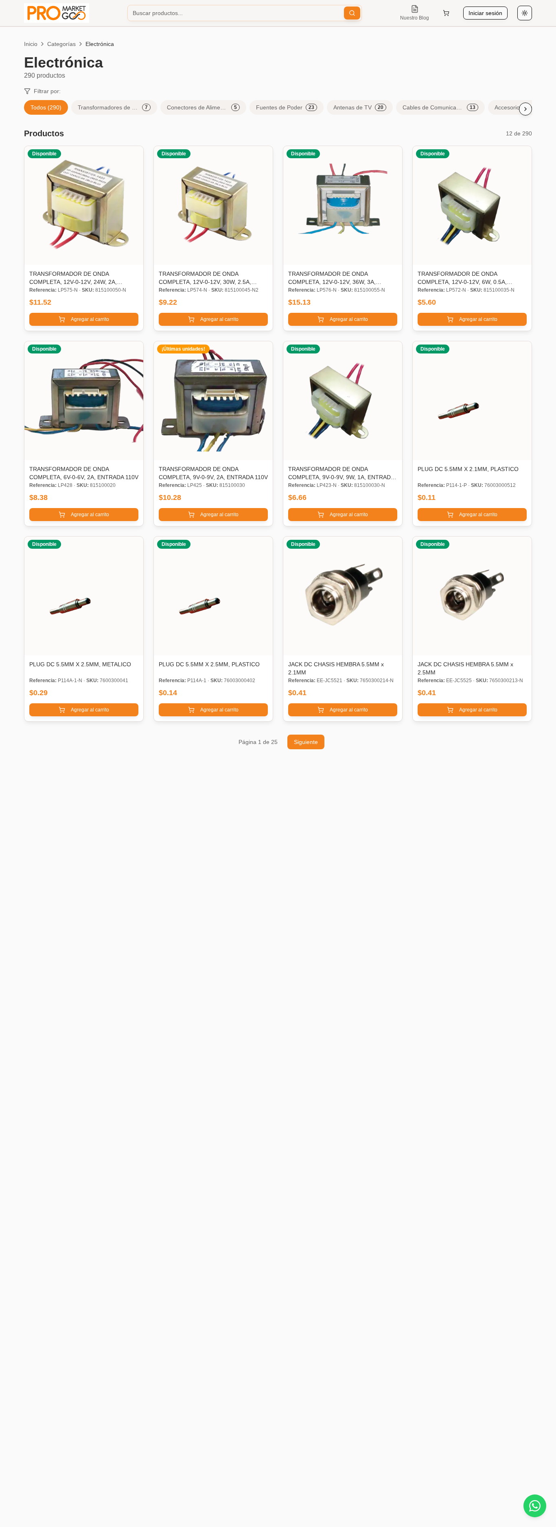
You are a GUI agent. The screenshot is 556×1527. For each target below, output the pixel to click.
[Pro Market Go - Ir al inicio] (56, 13)
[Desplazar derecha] (525, 109)
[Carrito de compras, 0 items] (446, 13)
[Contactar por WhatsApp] (534, 1505)
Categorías (61, 44)
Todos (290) (46, 107)
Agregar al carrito (90, 319)
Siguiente (306, 742)
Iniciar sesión (485, 13)
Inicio (30, 44)
